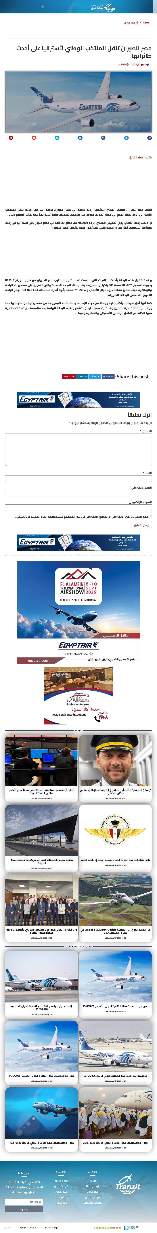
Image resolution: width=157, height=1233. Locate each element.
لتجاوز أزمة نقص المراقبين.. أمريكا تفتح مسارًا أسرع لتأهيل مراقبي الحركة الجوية (41, 791)
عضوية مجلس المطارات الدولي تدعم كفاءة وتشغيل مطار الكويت (41, 861)
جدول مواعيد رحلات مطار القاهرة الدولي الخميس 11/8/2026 (115, 1006)
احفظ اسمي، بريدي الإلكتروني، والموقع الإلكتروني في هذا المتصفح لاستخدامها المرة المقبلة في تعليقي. (82, 516)
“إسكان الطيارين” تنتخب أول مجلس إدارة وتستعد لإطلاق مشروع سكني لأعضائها (115, 791)
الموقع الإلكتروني (140, 502)
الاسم (147, 473)
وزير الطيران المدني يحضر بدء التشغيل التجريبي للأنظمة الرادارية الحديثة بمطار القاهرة (41, 931)
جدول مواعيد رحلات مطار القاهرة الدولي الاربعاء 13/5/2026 (41, 1142)
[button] (42, 6)
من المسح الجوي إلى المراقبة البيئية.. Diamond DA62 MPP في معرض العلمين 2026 (115, 931)
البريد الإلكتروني (141, 487)
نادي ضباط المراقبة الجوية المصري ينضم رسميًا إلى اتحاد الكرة (115, 860)
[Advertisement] (78, 184)
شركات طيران (131, 22)
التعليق (146, 431)
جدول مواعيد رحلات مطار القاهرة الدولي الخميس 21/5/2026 (42, 1075)
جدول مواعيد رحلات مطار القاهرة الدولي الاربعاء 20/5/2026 (115, 1142)
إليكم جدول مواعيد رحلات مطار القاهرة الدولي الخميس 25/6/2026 (41, 1007)
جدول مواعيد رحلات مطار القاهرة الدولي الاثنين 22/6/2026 (115, 1075)
